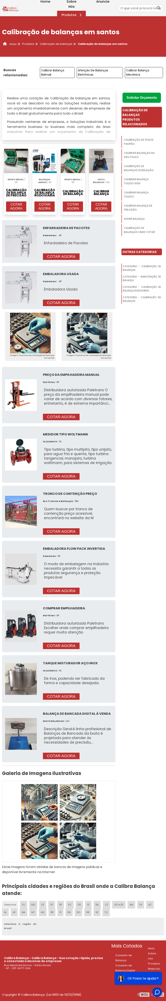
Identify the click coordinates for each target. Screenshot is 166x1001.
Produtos (69, 15)
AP (14, 912)
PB (52, 912)
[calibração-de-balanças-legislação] (39, 841)
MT (33, 912)
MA (23, 912)
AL (5, 912)
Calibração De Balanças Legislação (139, 168)
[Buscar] (159, 8)
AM (131, 904)
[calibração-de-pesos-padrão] (39, 802)
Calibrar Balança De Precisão (138, 208)
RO (78, 912)
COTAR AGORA (16, 206)
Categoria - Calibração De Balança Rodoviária (142, 288)
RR (87, 912)
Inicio (151, 948)
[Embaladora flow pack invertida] (21, 568)
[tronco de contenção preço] (21, 511)
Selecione (10, 904)
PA (140, 904)
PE (88, 904)
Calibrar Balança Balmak (52, 72)
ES (42, 904)
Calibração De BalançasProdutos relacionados (135, 117)
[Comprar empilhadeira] (21, 626)
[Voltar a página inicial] (10, 8)
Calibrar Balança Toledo (136, 194)
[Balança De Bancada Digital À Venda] (21, 733)
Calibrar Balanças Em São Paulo (139, 155)
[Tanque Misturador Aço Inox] (21, 678)
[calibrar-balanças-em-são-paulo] (78, 802)
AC (150, 904)
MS (43, 912)
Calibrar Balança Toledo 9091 (136, 181)
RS (79, 904)
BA (97, 904)
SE (97, 912)
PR (60, 904)
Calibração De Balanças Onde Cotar (139, 230)
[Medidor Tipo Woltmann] (21, 454)
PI (60, 912)
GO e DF (118, 904)
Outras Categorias (139, 252)
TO (106, 912)
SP (51, 904)
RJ (23, 904)
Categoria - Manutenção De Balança (142, 278)
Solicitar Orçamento (142, 97)
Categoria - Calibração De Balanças (142, 268)
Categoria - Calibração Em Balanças (142, 299)
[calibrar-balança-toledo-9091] (78, 841)
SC (70, 904)
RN (69, 912)
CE (106, 904)
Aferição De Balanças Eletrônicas (93, 72)
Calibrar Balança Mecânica (137, 72)
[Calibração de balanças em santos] (30, 333)
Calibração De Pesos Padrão (138, 142)
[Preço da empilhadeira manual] (21, 394)
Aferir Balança (134, 219)
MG (33, 904)
